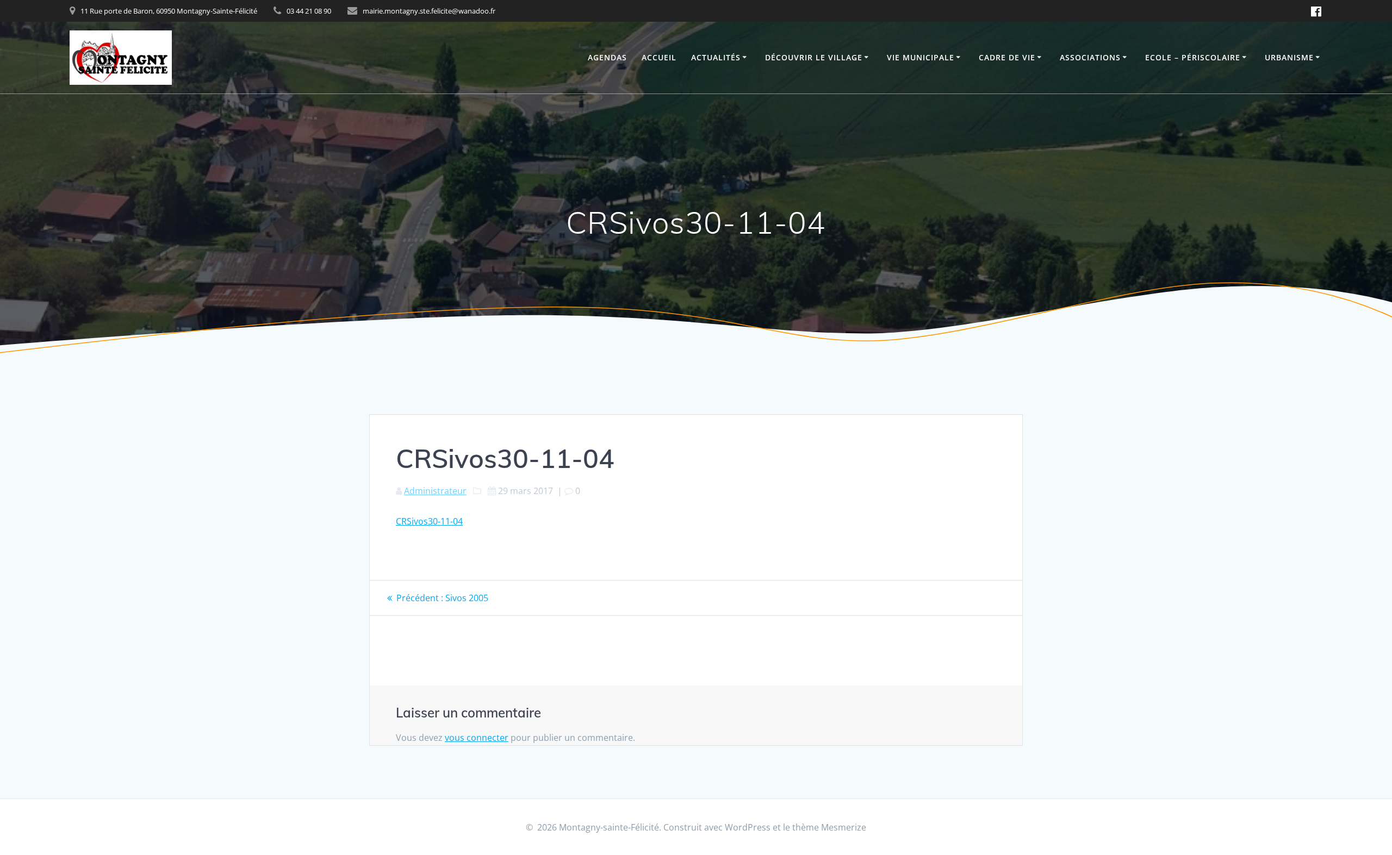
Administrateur (435, 491)
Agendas (607, 57)
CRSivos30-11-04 (429, 521)
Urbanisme (1289, 57)
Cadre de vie (1007, 57)
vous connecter (476, 738)
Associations (1090, 57)
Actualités (716, 57)
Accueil (659, 57)
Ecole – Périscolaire (1192, 57)
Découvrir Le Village (813, 57)
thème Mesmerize (829, 827)
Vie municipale (920, 57)
